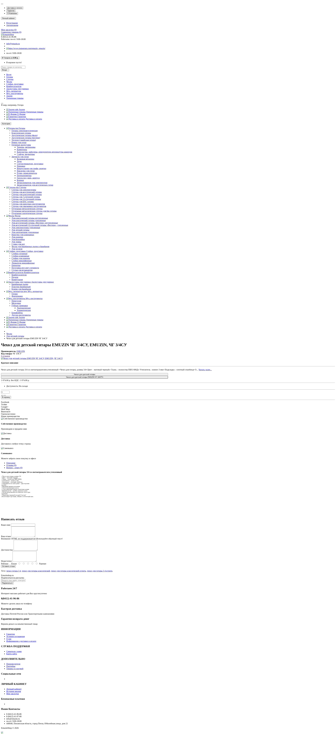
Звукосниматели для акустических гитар (35, 185)
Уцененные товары (14, 98)
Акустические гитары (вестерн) (26, 138)
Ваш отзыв (6, 536)
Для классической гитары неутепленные (30, 218)
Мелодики (16, 303)
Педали (15, 277)
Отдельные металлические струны (27, 209)
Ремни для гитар (19, 142)
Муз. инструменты (14, 93)
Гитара (15, 294)
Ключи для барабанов (21, 289)
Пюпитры (16, 265)
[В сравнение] (5, 395)
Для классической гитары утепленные (29, 220)
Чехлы (9, 82)
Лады (19, 161)
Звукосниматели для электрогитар (32, 183)
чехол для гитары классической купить (68, 571)
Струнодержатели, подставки (30, 164)
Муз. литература (13, 91)
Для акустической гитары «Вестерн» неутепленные (35, 223)
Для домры (16, 242)
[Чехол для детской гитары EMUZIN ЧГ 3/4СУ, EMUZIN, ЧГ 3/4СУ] (32, 358)
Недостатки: (6, 561)
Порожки (21, 166)
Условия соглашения (15, 636)
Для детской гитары (20, 230)
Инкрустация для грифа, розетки (31, 168)
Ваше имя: (5, 525)
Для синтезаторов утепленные (25, 232)
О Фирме (21, 114)
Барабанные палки (20, 284)
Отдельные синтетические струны (27, 213)
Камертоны (22, 149)
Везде (8, 74)
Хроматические (24, 310)
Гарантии (10, 11)
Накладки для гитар (26, 171)
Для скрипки (17, 237)
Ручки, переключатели (27, 173)
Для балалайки (18, 239)
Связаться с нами (14, 651)
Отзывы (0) (11, 465)
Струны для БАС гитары (23, 201)
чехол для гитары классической (36, 571)
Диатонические (24, 308)
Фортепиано (17, 296)
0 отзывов (5, 356)
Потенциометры (24, 175)
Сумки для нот (18, 244)
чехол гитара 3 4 (13, 571)
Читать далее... (205, 370)
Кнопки (20, 180)
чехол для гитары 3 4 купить (99, 571)
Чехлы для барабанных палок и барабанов (30, 246)
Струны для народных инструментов (28, 204)
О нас (8, 639)
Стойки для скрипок (21, 258)
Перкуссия (16, 301)
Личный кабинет (14, 689)
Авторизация (12, 25)
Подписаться (7, 583)
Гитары (9, 77)
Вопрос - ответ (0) (14, 468)
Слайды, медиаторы (26, 154)
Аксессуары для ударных (17, 89)
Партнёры (10, 666)
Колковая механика (25, 159)
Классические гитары (21, 133)
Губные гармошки (20, 305)
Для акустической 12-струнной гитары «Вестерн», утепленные (40, 225)
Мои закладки (12, 694)
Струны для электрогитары (24, 190)
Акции (9, 96)
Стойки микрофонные (22, 261)
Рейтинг (5, 564)
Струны (9, 79)
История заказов (13, 691)
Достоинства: (7, 550)
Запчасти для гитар (20, 157)
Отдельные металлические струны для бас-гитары (34, 211)
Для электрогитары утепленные (26, 227)
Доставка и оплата (14, 8)
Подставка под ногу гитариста (25, 268)
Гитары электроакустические (25, 131)
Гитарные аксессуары (21, 145)
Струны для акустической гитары (27, 192)
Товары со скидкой (14, 668)
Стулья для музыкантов (22, 270)
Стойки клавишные (20, 256)
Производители (13, 664)
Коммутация (17, 279)
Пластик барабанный (21, 287)
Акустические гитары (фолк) (25, 135)
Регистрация (12, 23)
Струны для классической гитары (27, 194)
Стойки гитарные (19, 253)
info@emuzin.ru (13, 44)
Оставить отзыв (8, 566)
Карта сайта (11, 654)
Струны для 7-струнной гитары (26, 197)
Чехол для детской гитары (84, 374)
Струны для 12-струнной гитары (26, 199)
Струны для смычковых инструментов (29, 206)
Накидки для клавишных (23, 235)
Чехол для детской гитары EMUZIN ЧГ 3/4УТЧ (84, 377)
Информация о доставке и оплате (21, 641)
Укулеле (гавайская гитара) (24, 140)
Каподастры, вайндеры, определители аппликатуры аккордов (44, 152)
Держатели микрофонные (23, 263)
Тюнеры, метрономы (26, 147)
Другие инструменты (21, 315)
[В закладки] (2, 395)
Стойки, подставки (14, 84)
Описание (10, 463)
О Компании (12, 13)
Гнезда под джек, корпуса (28, 178)
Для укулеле (17, 249)
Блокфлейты (17, 313)
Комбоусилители (13, 86)
